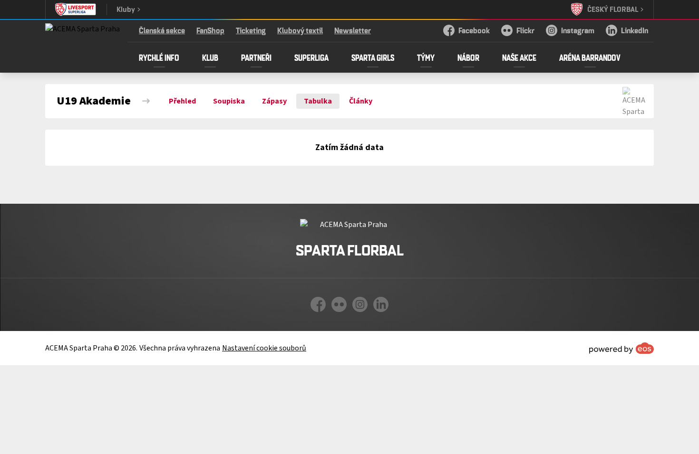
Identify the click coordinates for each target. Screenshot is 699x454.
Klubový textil (300, 30)
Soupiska (229, 101)
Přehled (182, 101)
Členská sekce (162, 30)
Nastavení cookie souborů (264, 348)
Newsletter (352, 30)
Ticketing (251, 30)
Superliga (311, 57)
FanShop (210, 30)
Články (360, 101)
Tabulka (318, 101)
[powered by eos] (621, 348)
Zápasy (274, 101)
